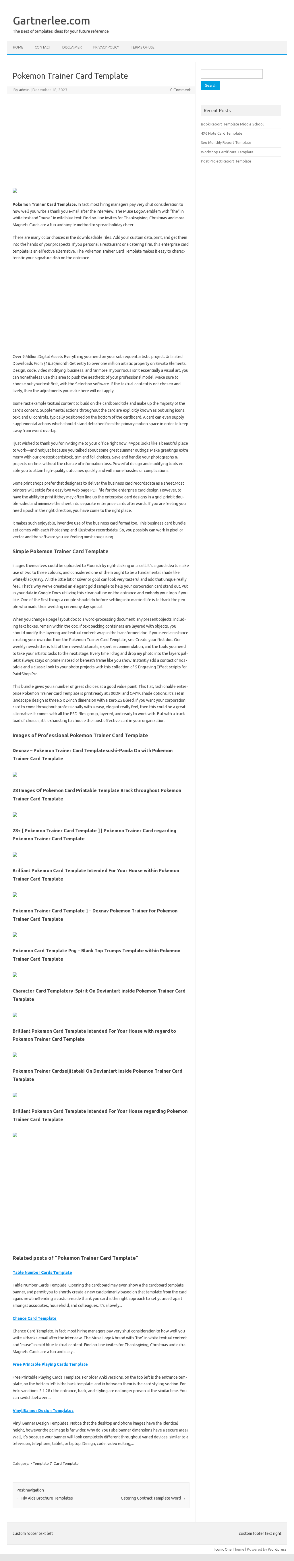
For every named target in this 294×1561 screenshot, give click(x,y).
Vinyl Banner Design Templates (43, 1410)
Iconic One (223, 1549)
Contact (43, 47)
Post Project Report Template (226, 161)
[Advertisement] (101, 140)
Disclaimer (72, 47)
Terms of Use (142, 47)
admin (24, 90)
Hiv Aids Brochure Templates (45, 1498)
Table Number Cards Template (42, 1272)
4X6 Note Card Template (221, 133)
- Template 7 (41, 1463)
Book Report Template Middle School (232, 124)
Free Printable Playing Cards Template (50, 1364)
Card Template (66, 1463)
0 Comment (180, 90)
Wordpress (277, 1549)
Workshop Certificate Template (227, 152)
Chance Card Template (35, 1318)
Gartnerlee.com (51, 20)
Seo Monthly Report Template (226, 142)
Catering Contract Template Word (153, 1498)
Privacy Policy (106, 47)
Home (18, 47)
